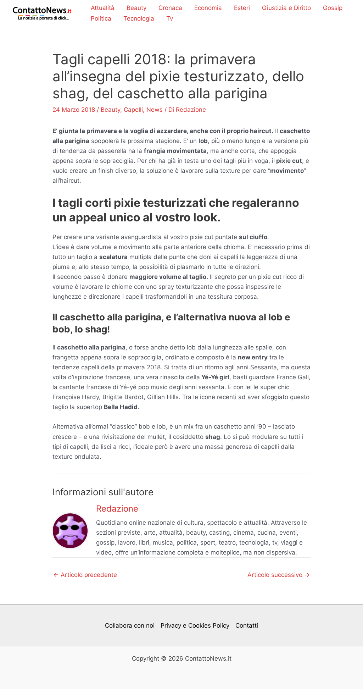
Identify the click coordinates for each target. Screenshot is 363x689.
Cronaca (170, 7)
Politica (101, 18)
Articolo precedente (85, 575)
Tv (169, 18)
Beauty (136, 7)
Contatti (246, 625)
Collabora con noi (130, 625)
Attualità (103, 7)
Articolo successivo (278, 575)
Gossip (332, 7)
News (154, 109)
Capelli (133, 109)
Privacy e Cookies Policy (195, 625)
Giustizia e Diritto (286, 7)
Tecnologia (138, 18)
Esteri (242, 7)
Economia (208, 7)
